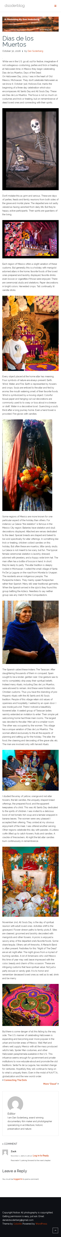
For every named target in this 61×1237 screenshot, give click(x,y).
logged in (18, 1179)
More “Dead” (50, 1084)
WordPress (41, 1224)
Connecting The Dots (15, 1080)
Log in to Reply (41, 1155)
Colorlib (17, 1224)
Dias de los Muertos (18, 41)
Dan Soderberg (35, 51)
